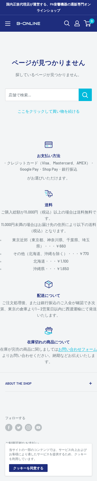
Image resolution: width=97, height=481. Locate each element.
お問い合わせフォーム (77, 349)
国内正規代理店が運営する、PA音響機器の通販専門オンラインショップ (48, 7)
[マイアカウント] (77, 23)
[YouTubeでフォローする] (38, 427)
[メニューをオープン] (7, 24)
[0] (87, 23)
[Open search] (67, 23)
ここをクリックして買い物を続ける (49, 111)
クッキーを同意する (28, 468)
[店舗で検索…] (85, 95)
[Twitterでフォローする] (18, 427)
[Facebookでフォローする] (8, 427)
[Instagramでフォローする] (28, 427)
